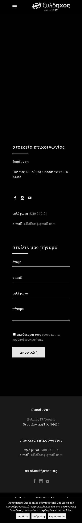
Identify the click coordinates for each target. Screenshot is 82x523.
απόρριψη (39, 516)
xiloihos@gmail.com (39, 224)
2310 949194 (38, 213)
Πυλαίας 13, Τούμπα (41, 419)
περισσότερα (57, 516)
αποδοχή (23, 516)
